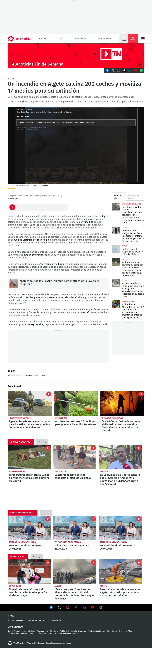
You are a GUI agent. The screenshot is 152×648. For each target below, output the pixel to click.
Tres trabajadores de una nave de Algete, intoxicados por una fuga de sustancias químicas (120, 571)
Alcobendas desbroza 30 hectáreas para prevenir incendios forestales (76, 403)
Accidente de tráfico (131, 204)
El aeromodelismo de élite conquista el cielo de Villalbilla (74, 457)
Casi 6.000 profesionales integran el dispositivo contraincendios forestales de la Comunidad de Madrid (122, 403)
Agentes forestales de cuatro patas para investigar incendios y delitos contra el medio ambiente (30, 403)
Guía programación (53, 620)
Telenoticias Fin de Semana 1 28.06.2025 (74, 528)
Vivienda (104, 471)
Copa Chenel (15, 586)
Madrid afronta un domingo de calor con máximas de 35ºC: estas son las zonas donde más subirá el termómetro (116, 262)
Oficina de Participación (17, 633)
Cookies (52, 633)
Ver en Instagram (67, 607)
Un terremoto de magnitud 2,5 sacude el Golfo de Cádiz (116, 249)
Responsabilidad (28, 631)
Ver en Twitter (59, 608)
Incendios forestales (20, 418)
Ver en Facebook (51, 608)
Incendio (36, 375)
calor (124, 259)
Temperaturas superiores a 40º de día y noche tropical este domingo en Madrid (29, 457)
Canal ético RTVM (125, 631)
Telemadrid (20, 620)
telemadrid (16, 643)
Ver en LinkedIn (84, 607)
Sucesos (44, 375)
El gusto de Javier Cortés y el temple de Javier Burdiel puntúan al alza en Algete (29, 571)
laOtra (41, 620)
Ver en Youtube (92, 607)
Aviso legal (43, 633)
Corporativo (15, 627)
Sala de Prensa (14, 631)
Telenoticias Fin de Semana (22, 542)
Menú (142, 38)
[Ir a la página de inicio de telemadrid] (19, 39)
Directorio (54, 631)
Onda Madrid (80, 39)
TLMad (60, 39)
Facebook (107, 70)
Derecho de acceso (78, 631)
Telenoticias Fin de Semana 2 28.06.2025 (29, 528)
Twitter (113, 70)
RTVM (11, 616)
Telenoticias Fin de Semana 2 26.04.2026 (120, 528)
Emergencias (128, 301)
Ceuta (124, 228)
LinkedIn (130, 70)
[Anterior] (39, 442)
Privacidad (33, 633)
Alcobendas (61, 418)
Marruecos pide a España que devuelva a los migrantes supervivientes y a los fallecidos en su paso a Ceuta (116, 283)
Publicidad (64, 631)
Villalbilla (60, 471)
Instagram (118, 70)
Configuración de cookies (68, 633)
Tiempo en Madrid (17, 471)
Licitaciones (112, 631)
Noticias (42, 39)
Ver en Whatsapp (101, 607)
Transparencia (42, 631)
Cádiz (124, 246)
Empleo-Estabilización (96, 631)
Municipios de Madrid (23, 375)
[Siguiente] (45, 442)
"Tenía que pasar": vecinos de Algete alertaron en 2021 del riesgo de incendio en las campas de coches (74, 571)
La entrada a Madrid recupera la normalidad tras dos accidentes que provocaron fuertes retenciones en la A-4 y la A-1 (116, 206)
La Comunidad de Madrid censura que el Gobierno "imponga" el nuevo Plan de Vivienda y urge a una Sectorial (120, 457)
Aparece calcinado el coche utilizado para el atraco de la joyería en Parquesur (14, 283)
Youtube (136, 70)
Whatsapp (141, 70)
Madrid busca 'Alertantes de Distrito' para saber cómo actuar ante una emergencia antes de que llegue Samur (116, 304)
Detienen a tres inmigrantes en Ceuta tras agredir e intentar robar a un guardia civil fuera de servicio (116, 230)
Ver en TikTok (76, 608)
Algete (11, 79)
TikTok (124, 70)
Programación (105, 39)
